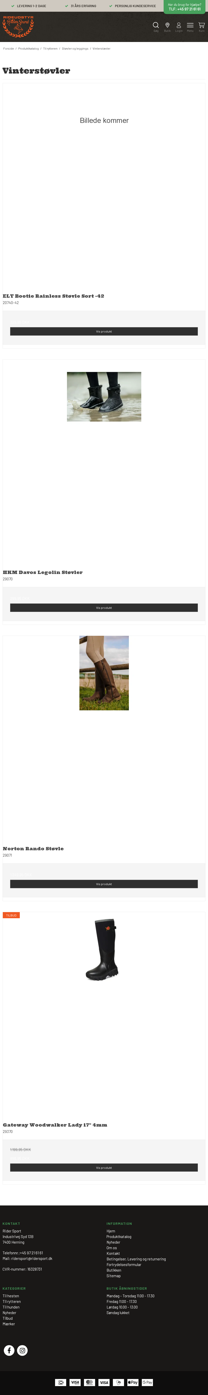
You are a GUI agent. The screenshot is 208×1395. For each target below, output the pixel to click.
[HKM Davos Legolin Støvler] (104, 461)
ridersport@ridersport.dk (31, 1258)
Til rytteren (12, 1301)
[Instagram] (22, 1350)
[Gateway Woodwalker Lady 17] (104, 1013)
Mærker (9, 1323)
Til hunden (11, 1307)
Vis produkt (104, 331)
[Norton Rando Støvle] (104, 737)
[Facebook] (9, 1350)
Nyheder (9, 1312)
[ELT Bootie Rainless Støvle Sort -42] (104, 184)
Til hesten (11, 1295)
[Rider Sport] (18, 26)
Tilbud (8, 1318)
